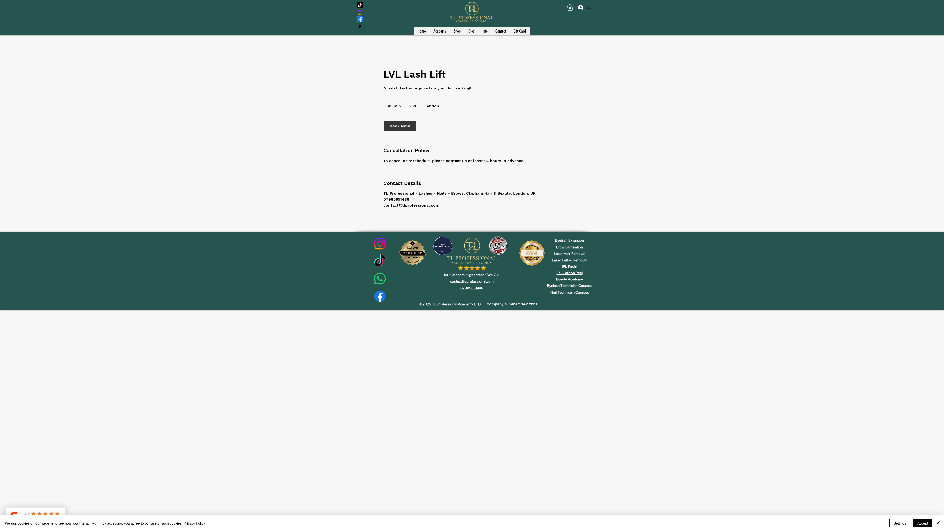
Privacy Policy (194, 523)
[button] (570, 7)
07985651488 (471, 288)
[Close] (938, 523)
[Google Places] (360, 27)
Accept (922, 523)
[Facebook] (360, 19)
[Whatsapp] (379, 278)
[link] (400, 126)
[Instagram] (360, 12)
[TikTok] (360, 5)
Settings (900, 523)
